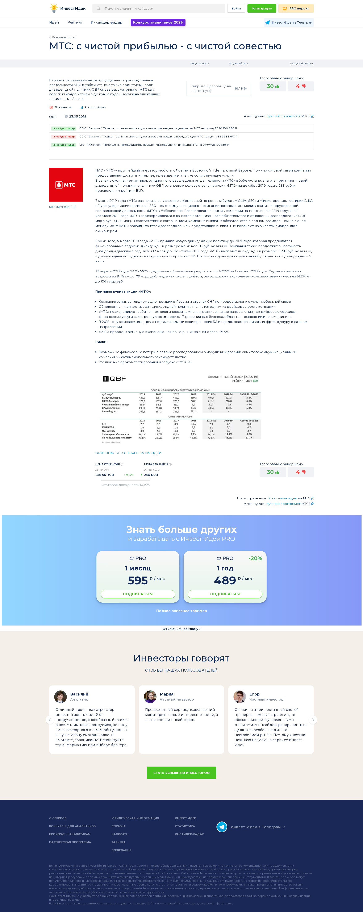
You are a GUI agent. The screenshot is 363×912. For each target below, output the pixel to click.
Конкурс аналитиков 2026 (158, 22)
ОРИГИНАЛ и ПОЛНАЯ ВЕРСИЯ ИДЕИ (128, 453)
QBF (53, 117)
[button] (50, 719)
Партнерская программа (70, 842)
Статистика (185, 826)
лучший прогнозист (283, 116)
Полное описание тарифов (181, 611)
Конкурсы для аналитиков (72, 826)
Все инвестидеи (64, 37)
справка (119, 826)
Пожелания (122, 850)
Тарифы (118, 842)
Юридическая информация (135, 818)
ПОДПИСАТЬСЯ (138, 594)
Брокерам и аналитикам (70, 834)
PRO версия (299, 8)
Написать (120, 834)
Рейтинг (74, 22)
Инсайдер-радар (106, 22)
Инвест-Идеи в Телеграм (256, 827)
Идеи (54, 22)
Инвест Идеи (185, 818)
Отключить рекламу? (181, 629)
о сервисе (57, 818)
